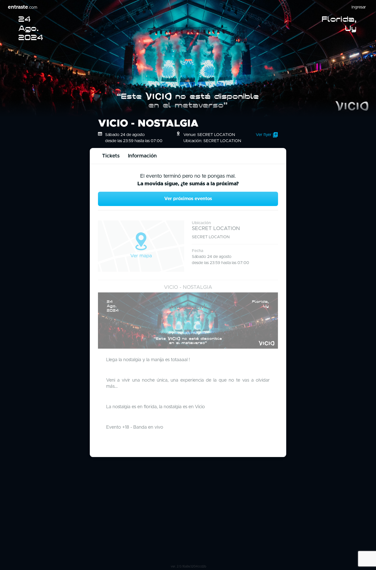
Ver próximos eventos (188, 199)
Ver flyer (264, 135)
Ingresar (358, 7)
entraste (22, 7)
